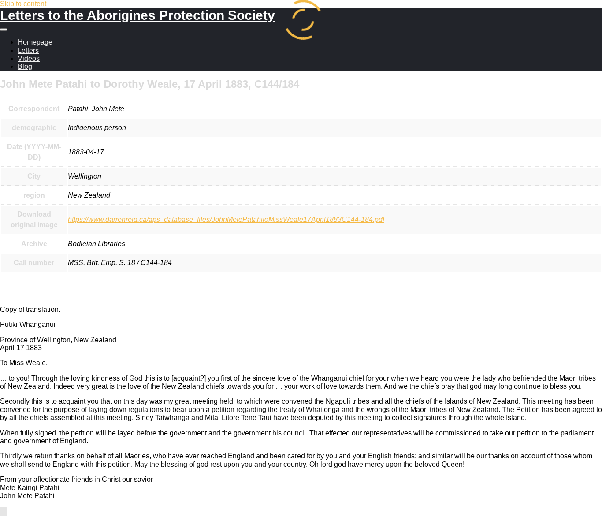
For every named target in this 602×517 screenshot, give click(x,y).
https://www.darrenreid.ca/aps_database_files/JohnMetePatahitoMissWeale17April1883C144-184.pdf (226, 219)
